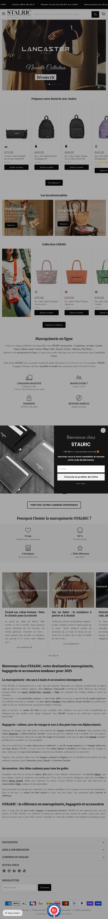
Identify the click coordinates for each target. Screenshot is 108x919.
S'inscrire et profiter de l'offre (81, 477)
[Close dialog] (103, 430)
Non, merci (81, 484)
